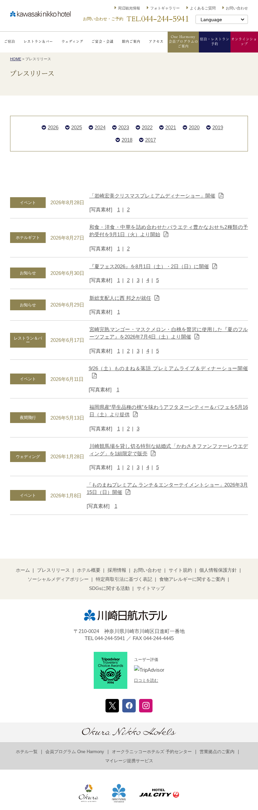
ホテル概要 (88, 570)
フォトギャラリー (165, 8)
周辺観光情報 (129, 8)
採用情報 (117, 570)
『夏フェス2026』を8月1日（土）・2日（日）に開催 (149, 266)
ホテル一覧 (27, 751)
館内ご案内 (131, 41)
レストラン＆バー (38, 41)
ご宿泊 (9, 41)
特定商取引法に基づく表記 (124, 579)
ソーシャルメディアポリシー (58, 579)
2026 (53, 127)
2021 (170, 127)
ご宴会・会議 (102, 41)
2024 (100, 127)
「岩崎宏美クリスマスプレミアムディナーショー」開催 (152, 196)
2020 (194, 127)
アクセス (156, 41)
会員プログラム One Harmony (74, 751)
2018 (127, 140)
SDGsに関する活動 (109, 588)
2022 (147, 127)
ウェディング (72, 41)
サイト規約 (180, 570)
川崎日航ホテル (40, 14)
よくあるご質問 (203, 8)
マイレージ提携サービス (129, 760)
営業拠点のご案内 (217, 751)
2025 (76, 127)
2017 (150, 140)
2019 (217, 127)
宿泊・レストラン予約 (214, 41)
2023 (123, 127)
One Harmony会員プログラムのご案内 (183, 42)
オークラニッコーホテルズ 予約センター (152, 751)
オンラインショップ (244, 41)
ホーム (23, 570)
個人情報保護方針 (218, 570)
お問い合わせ (237, 8)
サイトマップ (151, 588)
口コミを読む (146, 680)
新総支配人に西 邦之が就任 (120, 298)
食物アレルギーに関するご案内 (192, 579)
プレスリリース (53, 570)
